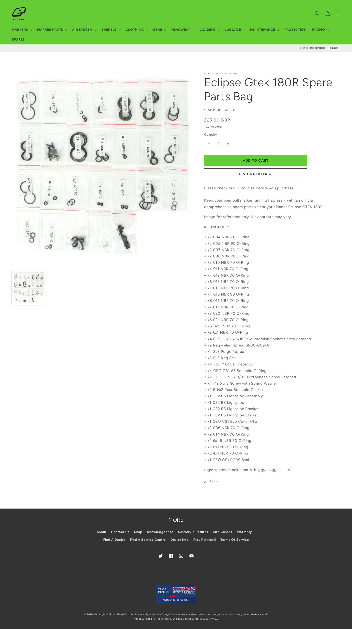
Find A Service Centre (148, 540)
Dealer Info (179, 540)
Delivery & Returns (193, 532)
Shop (138, 532)
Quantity (210, 134)
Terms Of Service (234, 540)
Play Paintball (204, 540)
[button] (21, 30)
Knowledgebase (160, 532)
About (101, 532)
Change (334, 48)
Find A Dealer (114, 540)
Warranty (244, 532)
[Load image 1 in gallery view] (29, 288)
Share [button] (214, 482)
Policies (248, 188)
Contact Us (120, 532)
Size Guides (222, 532)
